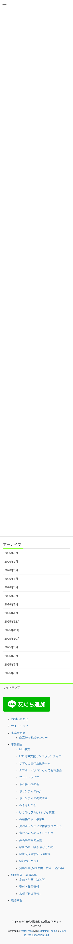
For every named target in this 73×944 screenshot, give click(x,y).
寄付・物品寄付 (29, 886)
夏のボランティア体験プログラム (40, 826)
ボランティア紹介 (30, 791)
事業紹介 (17, 744)
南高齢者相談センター (33, 737)
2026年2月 (11, 604)
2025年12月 (12, 621)
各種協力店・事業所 (32, 819)
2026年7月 (11, 561)
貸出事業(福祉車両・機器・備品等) (41, 868)
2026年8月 (11, 553)
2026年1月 (11, 613)
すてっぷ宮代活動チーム (34, 763)
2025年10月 (12, 638)
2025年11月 (11, 630)
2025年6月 (11, 673)
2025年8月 (11, 656)
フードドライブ (29, 777)
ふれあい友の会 (29, 784)
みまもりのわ (27, 805)
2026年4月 (11, 587)
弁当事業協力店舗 (30, 840)
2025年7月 (11, 664)
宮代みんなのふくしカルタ (36, 833)
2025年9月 (11, 647)
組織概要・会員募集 (24, 875)
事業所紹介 (18, 733)
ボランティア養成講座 (33, 798)
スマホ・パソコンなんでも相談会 (40, 770)
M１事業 (24, 749)
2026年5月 (11, 578)
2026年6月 (11, 570)
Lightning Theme (47, 931)
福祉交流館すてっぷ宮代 (34, 854)
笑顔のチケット (29, 861)
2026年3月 (11, 595)
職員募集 (17, 900)
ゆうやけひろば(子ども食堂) (37, 812)
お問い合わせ (19, 719)
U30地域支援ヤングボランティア (40, 756)
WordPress (26, 931)
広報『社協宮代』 (30, 893)
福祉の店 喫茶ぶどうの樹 (36, 847)
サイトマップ (11, 687)
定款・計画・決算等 (32, 879)
